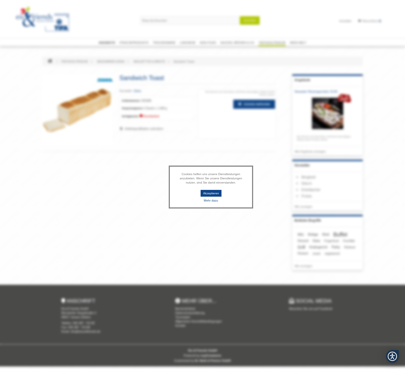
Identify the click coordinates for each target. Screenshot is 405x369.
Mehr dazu (211, 200)
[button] (392, 356)
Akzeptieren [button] (211, 193)
